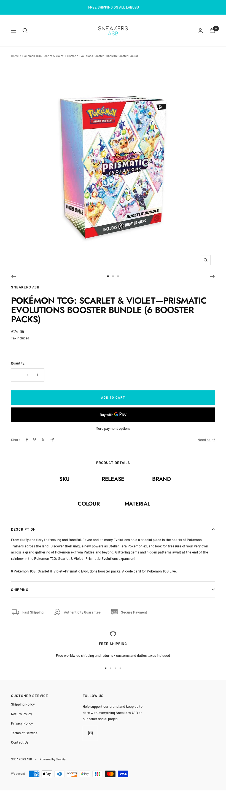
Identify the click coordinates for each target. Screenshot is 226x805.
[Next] (212, 276)
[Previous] (13, 276)
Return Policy (21, 714)
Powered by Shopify (53, 759)
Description (23, 529)
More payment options (113, 428)
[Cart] (212, 30)
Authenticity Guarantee (82, 612)
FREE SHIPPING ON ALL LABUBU (113, 7)
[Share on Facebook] (27, 440)
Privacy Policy (22, 723)
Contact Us (19, 742)
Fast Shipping (33, 612)
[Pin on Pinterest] (34, 440)
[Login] (200, 30)
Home (15, 56)
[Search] (25, 30)
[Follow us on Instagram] (90, 733)
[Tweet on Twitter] (43, 440)
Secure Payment (134, 612)
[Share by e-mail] (52, 440)
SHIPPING (19, 589)
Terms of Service (24, 733)
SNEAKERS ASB (25, 287)
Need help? (206, 439)
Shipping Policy (23, 704)
